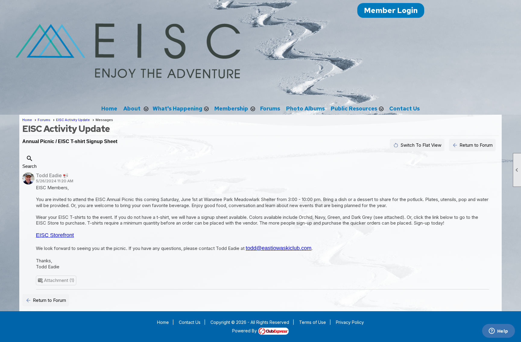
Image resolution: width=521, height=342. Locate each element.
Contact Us (404, 108)
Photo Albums (305, 108)
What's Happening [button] (177, 108)
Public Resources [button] (354, 108)
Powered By (245, 330)
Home (109, 108)
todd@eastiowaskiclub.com (278, 248)
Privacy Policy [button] (350, 322)
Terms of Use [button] (312, 322)
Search (29, 162)
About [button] (132, 108)
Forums (270, 108)
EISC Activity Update (73, 120)
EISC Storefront (55, 235)
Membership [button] (231, 108)
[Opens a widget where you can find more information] (498, 331)
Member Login (391, 10)
